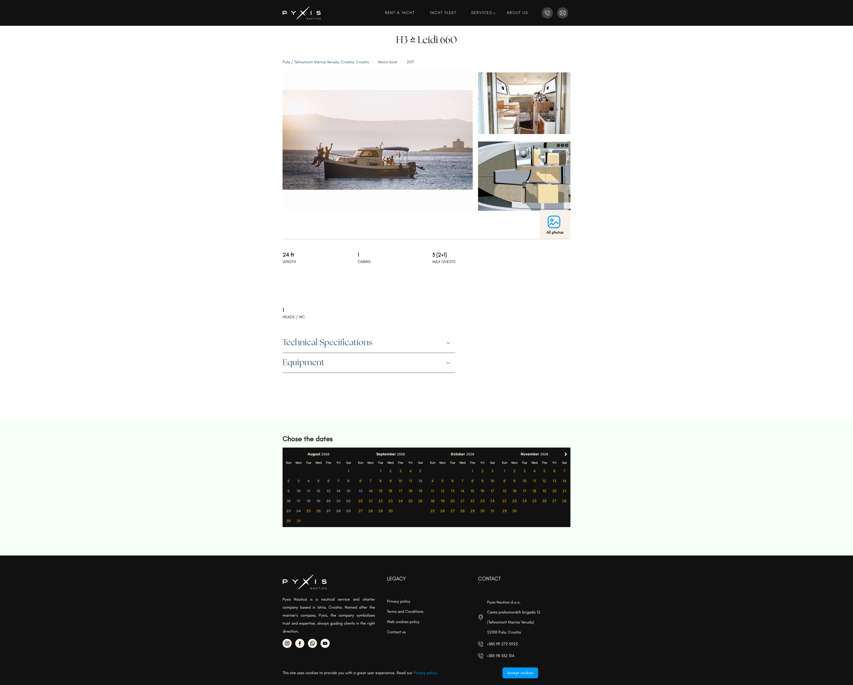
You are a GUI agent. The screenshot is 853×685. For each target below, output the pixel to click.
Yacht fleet (444, 12)
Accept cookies (520, 672)
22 (380, 501)
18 (410, 491)
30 (288, 521)
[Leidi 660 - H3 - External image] (378, 139)
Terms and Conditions (405, 611)
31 (299, 521)
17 (400, 491)
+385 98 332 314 (500, 655)
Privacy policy (398, 601)
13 (452, 491)
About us (518, 12)
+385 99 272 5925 (502, 643)
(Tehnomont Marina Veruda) (510, 622)
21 (371, 501)
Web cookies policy (403, 621)
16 (390, 491)
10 (400, 481)
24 (400, 501)
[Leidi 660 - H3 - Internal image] (524, 102)
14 (462, 491)
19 (420, 491)
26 (318, 511)
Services (482, 12)
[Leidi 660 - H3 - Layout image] (524, 175)
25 (308, 511)
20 (360, 501)
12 (442, 491)
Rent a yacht (400, 12)
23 (390, 501)
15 (381, 491)
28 (370, 511)
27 (361, 511)
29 (380, 511)
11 (410, 481)
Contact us (396, 631)
